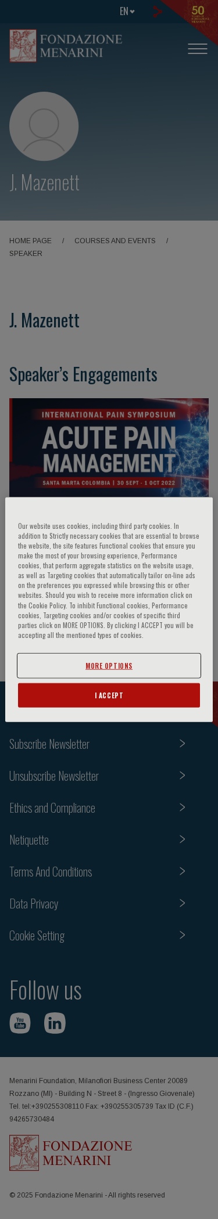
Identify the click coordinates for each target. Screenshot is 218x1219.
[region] (108, 609)
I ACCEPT (109, 694)
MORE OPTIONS (109, 665)
